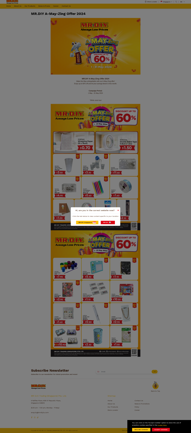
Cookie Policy (162, 425)
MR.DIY (105, 222)
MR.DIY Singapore (85, 222)
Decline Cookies (141, 429)
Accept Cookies (160, 429)
